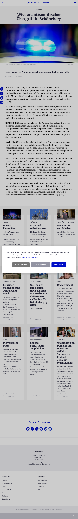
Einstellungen (40, 265)
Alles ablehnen (21, 265)
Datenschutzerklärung (29, 257)
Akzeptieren (58, 265)
